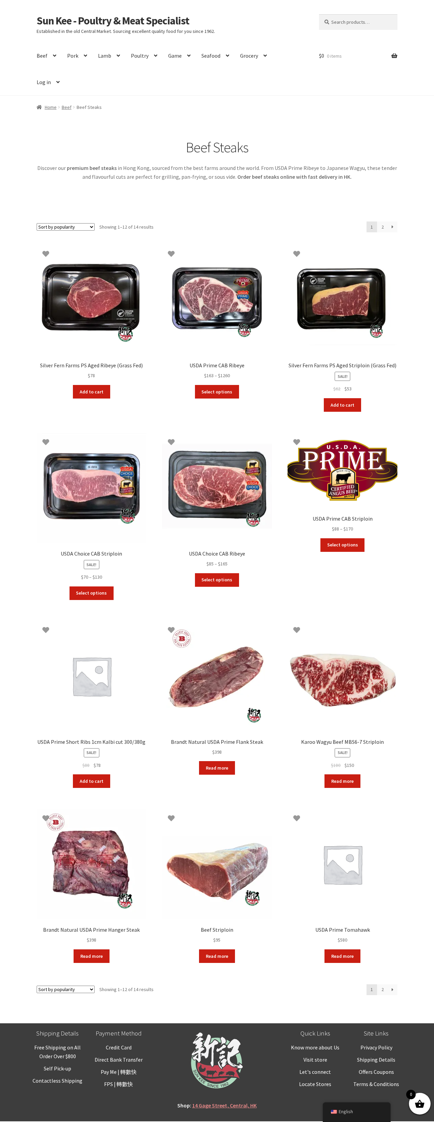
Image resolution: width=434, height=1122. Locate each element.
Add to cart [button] (91, 392)
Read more (217, 768)
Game (175, 55)
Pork (72, 55)
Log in (44, 82)
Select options (216, 392)
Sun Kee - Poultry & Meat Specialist (113, 20)
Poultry (140, 55)
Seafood (210, 55)
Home (51, 107)
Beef (42, 55)
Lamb (104, 55)
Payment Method (119, 1033)
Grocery (249, 55)
